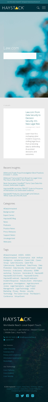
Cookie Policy (24, 389)
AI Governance (24, 257)
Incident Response (10, 281)
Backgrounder (9, 212)
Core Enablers (8, 373)
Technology (7, 293)
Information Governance (12, 358)
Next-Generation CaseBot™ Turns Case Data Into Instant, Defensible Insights (22, 184)
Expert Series (8, 215)
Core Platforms (8, 370)
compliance (18, 260)
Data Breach (21, 265)
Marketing (7, 291)
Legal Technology (22, 288)
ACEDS (21, 255)
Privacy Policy (26, 387)
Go (42, 56)
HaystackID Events (31, 275)
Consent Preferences (34, 389)
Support (19, 387)
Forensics (17, 273)
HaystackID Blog (9, 218)
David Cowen (31, 268)
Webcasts (7, 242)
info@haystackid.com (27, 337)
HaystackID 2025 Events (12, 275)
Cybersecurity (8, 265)
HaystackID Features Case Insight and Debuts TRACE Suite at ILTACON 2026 (21, 195)
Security (40, 387)
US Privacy (34, 387)
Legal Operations (17, 286)
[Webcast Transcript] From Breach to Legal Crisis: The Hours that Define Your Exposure (22, 179)
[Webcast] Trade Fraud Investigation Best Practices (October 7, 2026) (23, 174)
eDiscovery (28, 270)
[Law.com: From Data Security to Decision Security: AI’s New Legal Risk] (24, 133)
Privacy (15, 291)
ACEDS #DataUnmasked (17, 256)
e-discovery (17, 270)
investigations (19, 283)
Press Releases (9, 232)
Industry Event (25, 281)
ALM (33, 257)
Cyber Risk (29, 263)
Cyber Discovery (16, 263)
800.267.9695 (10, 337)
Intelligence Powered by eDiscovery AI (30, 2)
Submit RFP (9, 340)
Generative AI (27, 273)
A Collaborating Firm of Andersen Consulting (24, 391)
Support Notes (9, 235)
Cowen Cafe (29, 260)
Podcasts (7, 225)
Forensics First (8, 352)
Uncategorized (9, 238)
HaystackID (13, 7)
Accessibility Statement (13, 389)
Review (23, 291)
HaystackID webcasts (29, 278)
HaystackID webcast (11, 278)
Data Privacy (32, 265)
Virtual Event (19, 296)
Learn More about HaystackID (14, 2)
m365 (32, 288)
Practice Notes (9, 228)
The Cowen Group (21, 293)
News (5, 222)
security (30, 291)
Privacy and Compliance (12, 355)
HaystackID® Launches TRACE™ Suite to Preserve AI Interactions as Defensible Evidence (23, 189)
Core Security (8, 376)
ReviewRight (7, 361)
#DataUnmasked (10, 208)
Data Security (18, 268)
